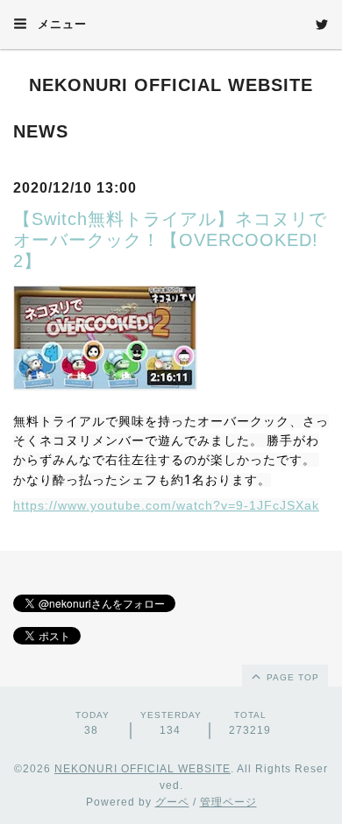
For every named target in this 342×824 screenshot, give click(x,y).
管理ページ (228, 802)
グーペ (172, 802)
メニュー (60, 24)
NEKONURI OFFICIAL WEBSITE (171, 85)
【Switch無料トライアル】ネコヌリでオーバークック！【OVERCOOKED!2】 (170, 240)
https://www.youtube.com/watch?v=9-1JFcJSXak (166, 505)
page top (291, 677)
